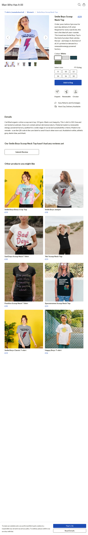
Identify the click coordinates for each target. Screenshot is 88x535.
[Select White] (58, 58)
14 (58, 76)
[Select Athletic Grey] (65, 58)
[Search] (79, 4)
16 (66, 76)
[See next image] (45, 37)
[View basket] (84, 4)
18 (74, 76)
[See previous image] (8, 37)
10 (66, 71)
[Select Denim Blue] (73, 58)
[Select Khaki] (58, 62)
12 (74, 71)
